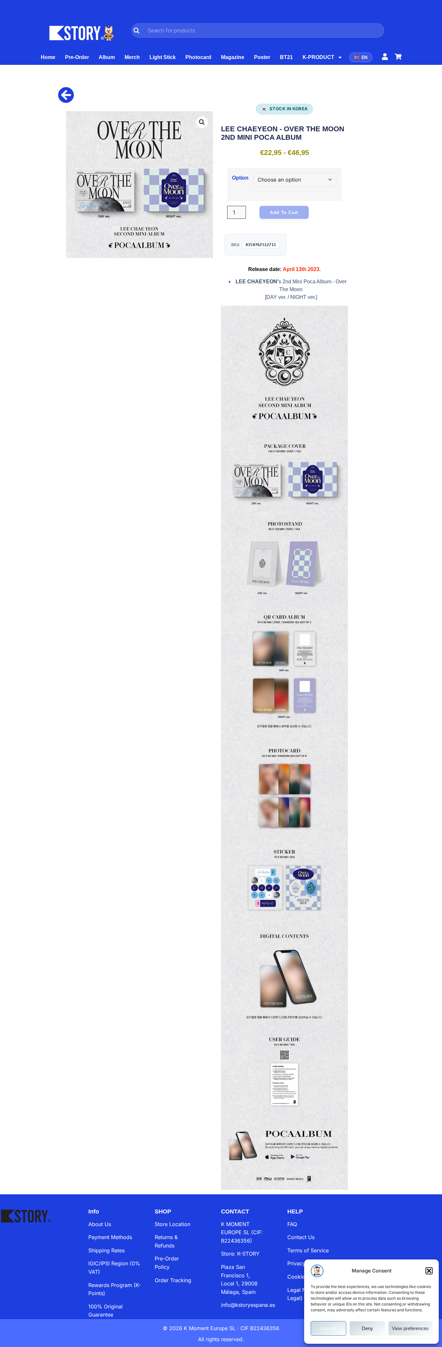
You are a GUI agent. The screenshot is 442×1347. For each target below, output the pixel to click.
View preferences (410, 1328)
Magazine (232, 57)
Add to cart (284, 212)
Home (48, 57)
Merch (132, 57)
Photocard (198, 57)
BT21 (286, 57)
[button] (429, 1271)
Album (107, 57)
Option (240, 178)
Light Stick (162, 57)
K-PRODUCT (318, 57)
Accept (328, 1328)
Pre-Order (77, 57)
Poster (262, 57)
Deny (367, 1328)
